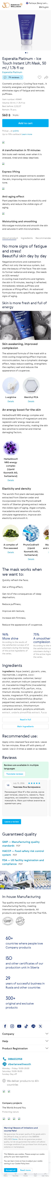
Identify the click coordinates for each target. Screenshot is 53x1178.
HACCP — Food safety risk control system (23, 852)
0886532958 (15, 1070)
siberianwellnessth (19, 1075)
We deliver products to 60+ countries (23, 1093)
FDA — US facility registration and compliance (23, 862)
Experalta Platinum (12, 72)
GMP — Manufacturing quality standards (21, 843)
